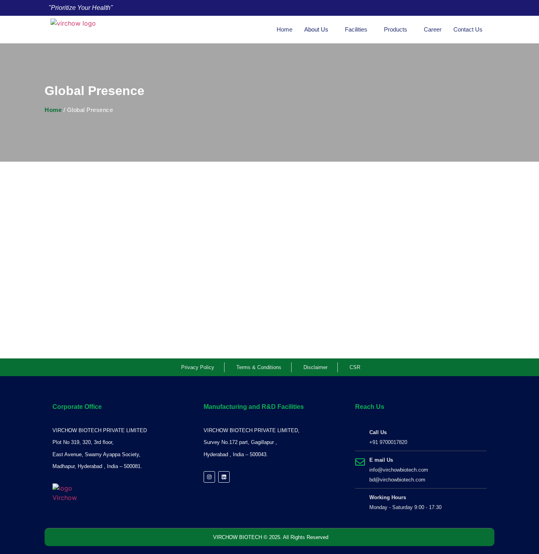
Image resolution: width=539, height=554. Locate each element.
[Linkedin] (224, 477)
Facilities (356, 29)
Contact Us (468, 29)
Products (395, 29)
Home (284, 29)
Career (433, 29)
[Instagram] (209, 477)
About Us (316, 29)
